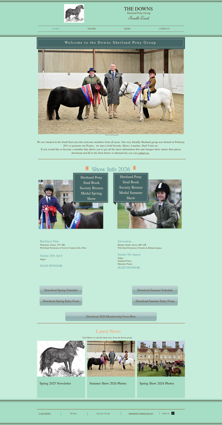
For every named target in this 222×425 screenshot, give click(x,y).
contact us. (144, 153)
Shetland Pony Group (139, 13)
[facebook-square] (172, 413)
